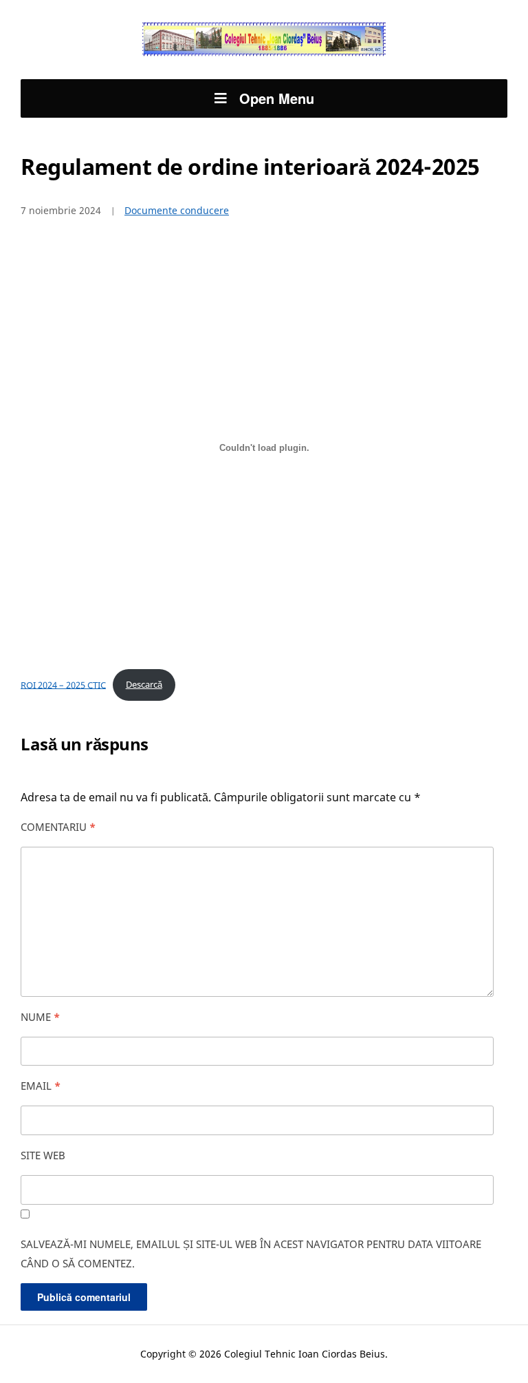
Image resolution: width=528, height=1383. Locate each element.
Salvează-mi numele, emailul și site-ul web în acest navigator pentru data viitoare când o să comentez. (251, 1253)
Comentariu (58, 827)
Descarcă (144, 684)
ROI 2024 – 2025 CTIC (63, 684)
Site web (43, 1155)
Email (40, 1085)
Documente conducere (176, 210)
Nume (40, 1017)
